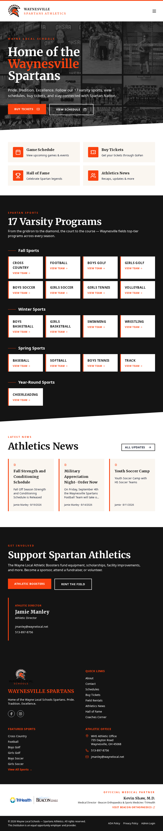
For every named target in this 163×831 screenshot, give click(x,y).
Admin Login (148, 823)
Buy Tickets (23, 109)
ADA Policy (114, 823)
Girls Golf (14, 753)
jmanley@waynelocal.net (31, 626)
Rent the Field (73, 584)
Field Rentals (94, 700)
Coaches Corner (96, 717)
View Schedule (68, 109)
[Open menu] (154, 11)
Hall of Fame (93, 711)
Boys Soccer (16, 758)
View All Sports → (20, 769)
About (89, 678)
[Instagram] (20, 713)
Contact (90, 684)
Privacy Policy (130, 823)
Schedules (92, 689)
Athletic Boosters (29, 584)
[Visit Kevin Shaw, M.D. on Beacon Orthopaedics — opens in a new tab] (34, 800)
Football (13, 742)
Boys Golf (14, 747)
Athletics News (95, 706)
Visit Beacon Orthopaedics (132, 807)
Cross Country (17, 736)
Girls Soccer (16, 764)
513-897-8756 (24, 632)
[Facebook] (11, 713)
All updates (135, 447)
